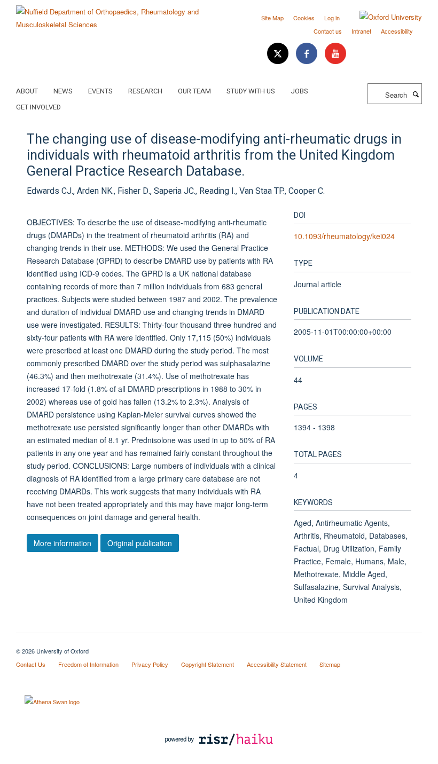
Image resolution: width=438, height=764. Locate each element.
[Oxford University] (382, 17)
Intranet (361, 31)
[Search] (415, 94)
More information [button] (62, 543)
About (27, 91)
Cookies (304, 17)
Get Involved (38, 107)
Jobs (299, 91)
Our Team (194, 91)
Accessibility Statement (277, 664)
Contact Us (30, 664)
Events (100, 91)
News (63, 91)
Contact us (328, 31)
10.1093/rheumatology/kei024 (344, 236)
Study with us (250, 91)
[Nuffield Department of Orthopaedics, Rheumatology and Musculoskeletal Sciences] (113, 14)
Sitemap (329, 664)
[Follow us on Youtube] (335, 54)
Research (145, 91)
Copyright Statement (207, 664)
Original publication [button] (139, 543)
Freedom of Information (88, 664)
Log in (332, 17)
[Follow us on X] (279, 54)
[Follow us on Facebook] (307, 54)
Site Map (272, 17)
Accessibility (397, 31)
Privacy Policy (149, 664)
